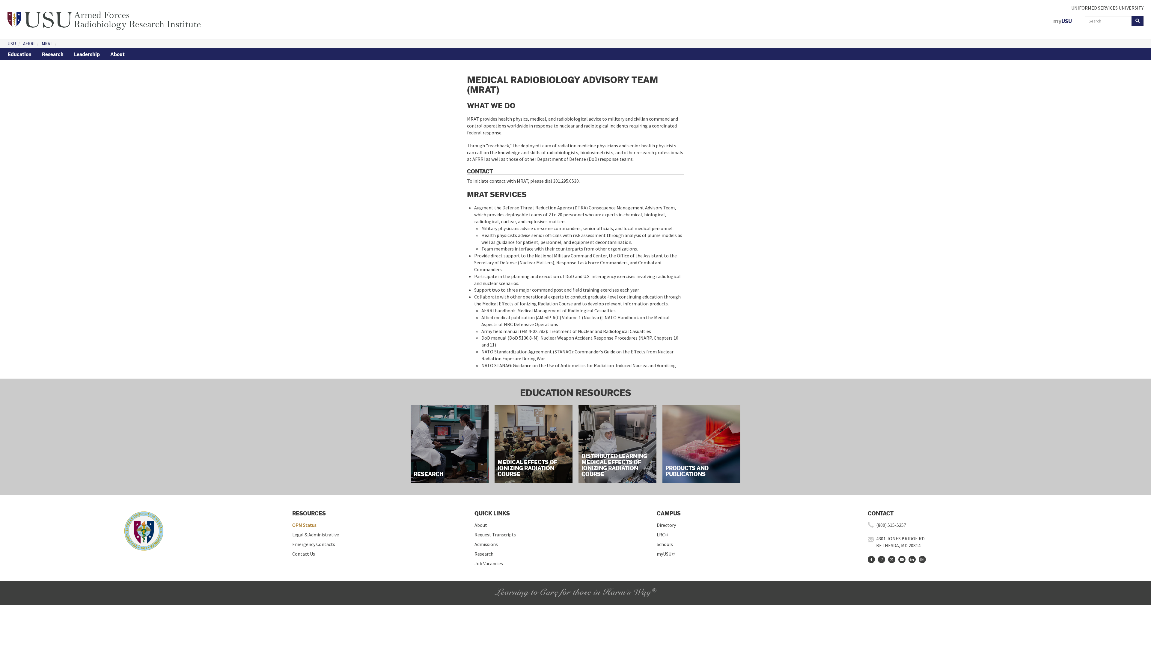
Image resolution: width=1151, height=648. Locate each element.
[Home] (104, 19)
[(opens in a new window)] (871, 559)
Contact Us (303, 554)
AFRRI (28, 43)
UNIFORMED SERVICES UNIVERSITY (1107, 8)
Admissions (486, 544)
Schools (665, 544)
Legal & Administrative (315, 535)
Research (53, 54)
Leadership (87, 54)
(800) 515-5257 (891, 525)
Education (19, 54)
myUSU (664, 554)
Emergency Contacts (313, 544)
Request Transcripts (495, 535)
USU (11, 43)
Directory (666, 525)
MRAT (47, 43)
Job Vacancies (488, 563)
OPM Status (304, 525)
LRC (661, 535)
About (117, 54)
